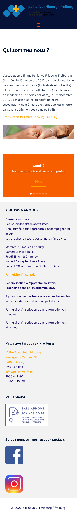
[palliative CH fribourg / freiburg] (38, 11)
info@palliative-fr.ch (19, 372)
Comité (38, 165)
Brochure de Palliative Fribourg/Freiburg (30, 117)
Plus (38, 181)
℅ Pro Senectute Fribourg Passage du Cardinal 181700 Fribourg (23, 357)
